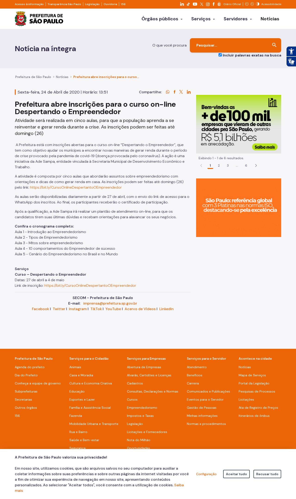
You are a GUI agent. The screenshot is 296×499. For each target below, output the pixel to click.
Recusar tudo (267, 474)
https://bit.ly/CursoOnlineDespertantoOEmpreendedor (76, 187)
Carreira (193, 383)
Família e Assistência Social (90, 407)
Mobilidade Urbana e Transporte (93, 424)
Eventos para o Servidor (205, 399)
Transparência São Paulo (64, 4)
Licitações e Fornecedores (147, 432)
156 (123, 4)
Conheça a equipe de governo (38, 383)
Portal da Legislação (254, 383)
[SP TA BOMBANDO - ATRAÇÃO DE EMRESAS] (238, 124)
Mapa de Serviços (252, 375)
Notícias (62, 77)
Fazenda (75, 416)
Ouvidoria (110, 4)
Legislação (92, 4)
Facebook (40, 308)
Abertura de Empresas (144, 367)
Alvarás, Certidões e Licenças (149, 375)
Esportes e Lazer (82, 399)
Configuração (206, 474)
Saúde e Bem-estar (84, 440)
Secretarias (23, 399)
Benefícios (194, 375)
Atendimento (197, 367)
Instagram (78, 308)
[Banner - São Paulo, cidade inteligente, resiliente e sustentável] (238, 207)
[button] (256, 165)
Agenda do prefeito (30, 367)
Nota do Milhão (138, 440)
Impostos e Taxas (140, 416)
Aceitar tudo (236, 474)
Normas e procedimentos (206, 424)
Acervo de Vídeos (140, 308)
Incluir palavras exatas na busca (252, 55)
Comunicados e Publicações (208, 391)
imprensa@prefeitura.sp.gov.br (110, 303)
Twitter (59, 308)
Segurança (77, 448)
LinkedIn (166, 308)
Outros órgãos (26, 407)
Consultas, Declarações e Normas (152, 391)
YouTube (113, 308)
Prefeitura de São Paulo (33, 77)
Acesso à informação (29, 4)
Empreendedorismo (142, 407)
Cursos (132, 399)
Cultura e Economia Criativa (90, 383)
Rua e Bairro (78, 432)
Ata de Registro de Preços (258, 407)
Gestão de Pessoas (201, 407)
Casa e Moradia (81, 375)
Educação (77, 391)
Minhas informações (202, 416)
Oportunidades (138, 448)
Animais (75, 367)
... (237, 165)
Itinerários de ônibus (254, 416)
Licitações (246, 399)
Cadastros (135, 383)
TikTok (96, 308)
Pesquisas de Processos (257, 391)
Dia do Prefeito (26, 375)
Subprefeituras (26, 391)
